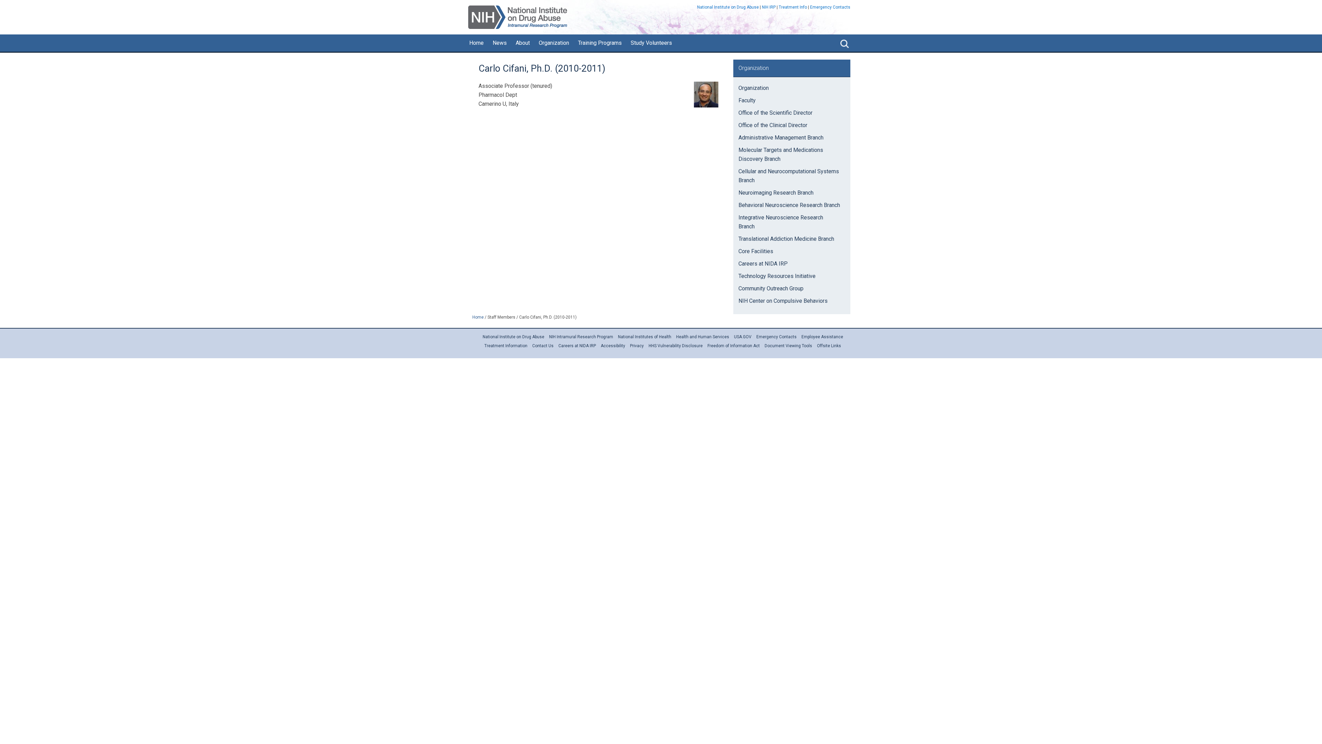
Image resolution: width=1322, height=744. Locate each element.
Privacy (637, 345)
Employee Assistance (822, 336)
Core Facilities (755, 251)
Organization (753, 88)
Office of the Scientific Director (775, 113)
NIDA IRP (517, 17)
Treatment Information (505, 345)
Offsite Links (829, 345)
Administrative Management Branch (780, 137)
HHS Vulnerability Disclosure (676, 345)
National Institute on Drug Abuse (728, 7)
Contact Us (543, 345)
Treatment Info (793, 7)
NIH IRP (769, 7)
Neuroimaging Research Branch (776, 192)
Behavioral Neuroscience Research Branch (789, 205)
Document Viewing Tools (788, 345)
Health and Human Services (702, 336)
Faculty (747, 100)
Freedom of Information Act (733, 345)
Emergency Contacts (830, 7)
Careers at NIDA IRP (763, 263)
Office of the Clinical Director (772, 125)
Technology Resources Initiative (777, 276)
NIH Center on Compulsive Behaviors (783, 301)
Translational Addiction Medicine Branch (786, 239)
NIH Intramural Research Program (581, 336)
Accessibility (613, 345)
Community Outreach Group (771, 288)
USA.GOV (743, 336)
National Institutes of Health (644, 336)
